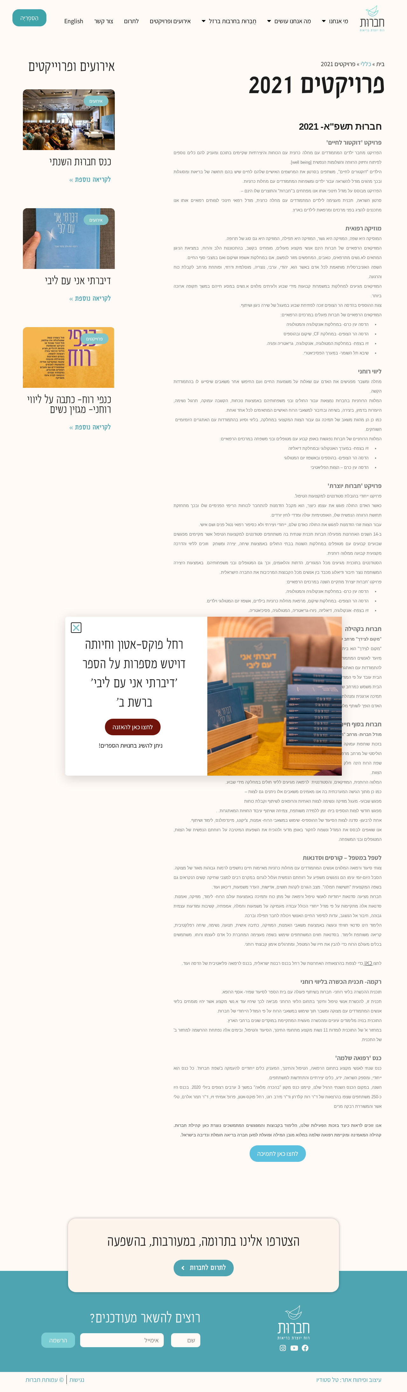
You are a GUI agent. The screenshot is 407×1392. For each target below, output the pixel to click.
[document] (203, 696)
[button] (76, 627)
